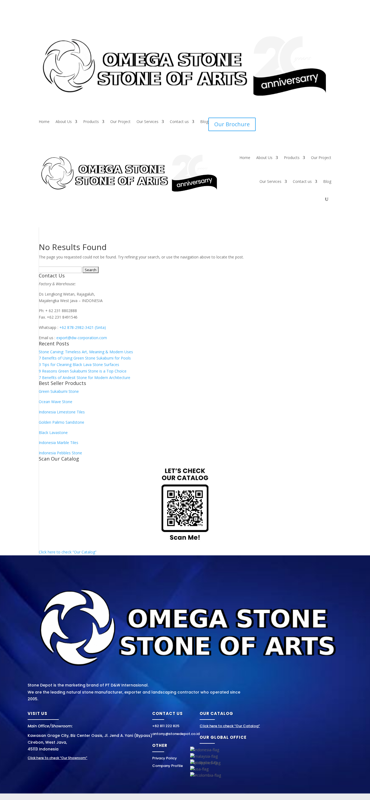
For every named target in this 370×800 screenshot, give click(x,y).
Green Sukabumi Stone (59, 391)
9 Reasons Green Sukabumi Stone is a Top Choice (82, 371)
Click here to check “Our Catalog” (67, 552)
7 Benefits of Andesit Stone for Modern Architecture (84, 377)
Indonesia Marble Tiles (58, 442)
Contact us (179, 122)
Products (91, 122)
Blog (204, 122)
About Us (64, 122)
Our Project (120, 122)
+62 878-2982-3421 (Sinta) (82, 327)
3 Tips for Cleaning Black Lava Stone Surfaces (79, 364)
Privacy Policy (164, 758)
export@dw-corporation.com (81, 337)
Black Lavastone (53, 432)
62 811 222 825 (167, 725)
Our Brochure (232, 124)
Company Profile (167, 765)
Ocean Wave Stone (55, 401)
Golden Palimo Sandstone (61, 422)
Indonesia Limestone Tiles (62, 411)
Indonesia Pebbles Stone (60, 452)
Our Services (147, 122)
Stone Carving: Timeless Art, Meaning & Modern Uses (86, 351)
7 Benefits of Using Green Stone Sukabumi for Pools (85, 358)
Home (44, 122)
